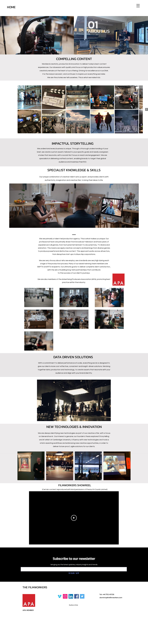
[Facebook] (76, 596)
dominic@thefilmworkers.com (111, 597)
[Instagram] (65, 596)
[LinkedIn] (71, 596)
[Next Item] (146, 109)
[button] (138, 5)
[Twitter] (82, 596)
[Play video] (74, 518)
